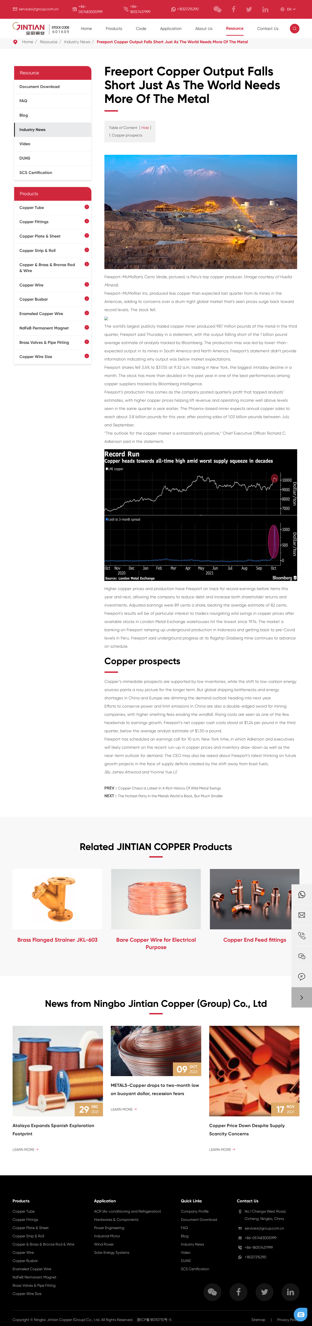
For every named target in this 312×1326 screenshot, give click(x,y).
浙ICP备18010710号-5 (154, 1320)
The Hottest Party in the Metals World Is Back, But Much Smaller (170, 796)
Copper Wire (31, 285)
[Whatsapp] (301, 894)
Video (24, 144)
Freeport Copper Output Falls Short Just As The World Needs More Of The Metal (172, 41)
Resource (234, 28)
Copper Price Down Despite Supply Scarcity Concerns (247, 1129)
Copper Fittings (33, 221)
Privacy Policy (288, 1320)
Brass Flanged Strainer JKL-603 (57, 939)
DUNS (24, 158)
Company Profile (195, 1211)
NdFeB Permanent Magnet (44, 328)
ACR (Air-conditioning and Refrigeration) (127, 1211)
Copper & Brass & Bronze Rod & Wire (47, 267)
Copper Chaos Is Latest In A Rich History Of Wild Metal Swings (169, 788)
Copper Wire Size (35, 356)
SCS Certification (35, 172)
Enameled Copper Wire (41, 313)
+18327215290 (188, 9)
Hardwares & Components (116, 1219)
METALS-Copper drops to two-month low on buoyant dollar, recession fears (155, 1089)
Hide (145, 128)
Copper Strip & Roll (37, 250)
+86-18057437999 (259, 1247)
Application (171, 28)
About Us (203, 28)
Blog (23, 115)
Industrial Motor (107, 1236)
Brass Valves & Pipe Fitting (44, 342)
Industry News (77, 41)
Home (86, 28)
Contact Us (267, 28)
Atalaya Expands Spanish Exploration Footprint (53, 1129)
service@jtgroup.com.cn (38, 9)
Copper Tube (31, 207)
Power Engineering (109, 1228)
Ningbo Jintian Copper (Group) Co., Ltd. (67, 1320)
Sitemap (258, 1320)
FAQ (23, 100)
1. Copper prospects (125, 135)
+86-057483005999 (260, 1238)
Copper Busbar (33, 299)
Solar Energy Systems (111, 1252)
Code (141, 28)
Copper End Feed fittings (254, 939)
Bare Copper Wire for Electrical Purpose (156, 943)
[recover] (300, 1314)
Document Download (39, 86)
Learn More (26, 1149)
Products (114, 28)
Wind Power (104, 1244)
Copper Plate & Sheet (40, 236)
